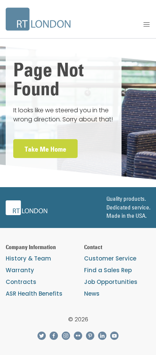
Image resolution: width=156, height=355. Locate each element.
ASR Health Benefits (34, 294)
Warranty (20, 270)
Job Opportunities (110, 282)
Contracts (21, 282)
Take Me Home (45, 149)
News (92, 294)
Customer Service (110, 258)
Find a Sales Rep (108, 270)
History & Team (28, 258)
